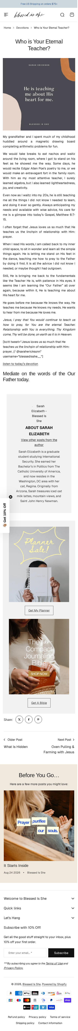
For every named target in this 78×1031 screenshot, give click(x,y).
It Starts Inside (16, 865)
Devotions (22, 27)
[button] (4, 515)
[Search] (62, 14)
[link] (19, 719)
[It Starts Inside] (39, 825)
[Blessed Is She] (29, 14)
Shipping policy (23, 1023)
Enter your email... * (20, 953)
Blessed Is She (30, 984)
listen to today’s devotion (20, 364)
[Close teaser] (10, 497)
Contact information (49, 1023)
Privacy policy (36, 1017)
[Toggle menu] (6, 14)
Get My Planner (39, 610)
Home (7, 27)
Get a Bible (39, 703)
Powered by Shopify (53, 984)
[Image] (39, 564)
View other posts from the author (39, 442)
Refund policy (14, 1017)
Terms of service (58, 1017)
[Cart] (72, 14)
